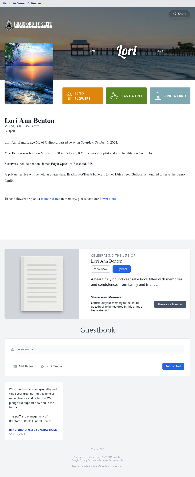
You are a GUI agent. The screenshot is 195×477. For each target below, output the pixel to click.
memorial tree (50, 198)
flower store (108, 198)
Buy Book (121, 269)
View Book (100, 269)
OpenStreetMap (101, 466)
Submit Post (173, 366)
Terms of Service (108, 460)
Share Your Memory (170, 304)
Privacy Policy (87, 460)
